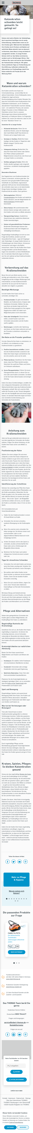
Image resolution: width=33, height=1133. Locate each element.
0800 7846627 (20, 1014)
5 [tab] (16, 898)
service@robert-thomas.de (15, 1022)
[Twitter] (13, 861)
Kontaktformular (16, 1025)
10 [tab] (15, 900)
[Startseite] (16, 3)
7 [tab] (21, 898)
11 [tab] (17, 900)
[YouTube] (19, 1034)
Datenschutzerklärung (16, 1122)
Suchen (17, 1072)
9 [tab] (26, 898)
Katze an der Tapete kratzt (15, 683)
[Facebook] (7, 861)
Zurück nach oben (16, 1090)
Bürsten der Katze (25, 774)
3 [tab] (11, 898)
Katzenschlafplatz (7, 467)
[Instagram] (13, 1034)
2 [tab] (9, 898)
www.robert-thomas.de (13, 979)
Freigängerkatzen (9, 197)
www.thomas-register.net (13, 987)
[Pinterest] (25, 861)
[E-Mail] (19, 861)
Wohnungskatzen (9, 201)
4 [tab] (14, 898)
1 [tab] (6, 898)
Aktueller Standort (17, 1079)
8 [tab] (23, 898)
